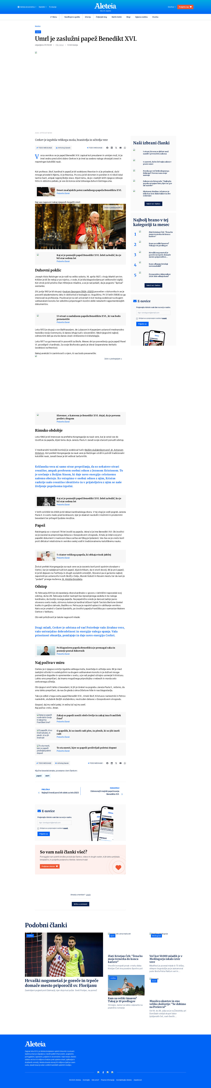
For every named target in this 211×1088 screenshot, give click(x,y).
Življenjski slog (101, 17)
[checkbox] (38, 828)
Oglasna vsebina (141, 17)
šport (112, 936)
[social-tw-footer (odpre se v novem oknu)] (108, 1072)
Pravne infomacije (107, 1080)
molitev (30, 936)
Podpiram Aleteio (48, 866)
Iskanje (53, 7)
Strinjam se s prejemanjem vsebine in (54, 828)
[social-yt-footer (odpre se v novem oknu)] (98, 1072)
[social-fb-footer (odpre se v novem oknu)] (103, 1072)
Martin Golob (117, 17)
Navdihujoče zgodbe (72, 17)
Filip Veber (60, 45)
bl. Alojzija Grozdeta (72, 579)
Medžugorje (156, 936)
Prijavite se (43, 834)
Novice (37, 26)
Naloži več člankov (153, 204)
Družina (155, 17)
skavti (154, 981)
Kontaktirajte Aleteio (124, 1080)
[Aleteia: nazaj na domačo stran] (105, 5)
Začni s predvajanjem (112, 208)
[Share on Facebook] (107, 148)
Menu (55, 17)
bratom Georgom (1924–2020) (78, 291)
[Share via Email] (120, 148)
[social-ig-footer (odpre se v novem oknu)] (112, 1072)
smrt (47, 776)
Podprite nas (184, 7)
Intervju (88, 17)
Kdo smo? (95, 1080)
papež (39, 776)
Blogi (128, 17)
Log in (88, 895)
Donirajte (86, 1080)
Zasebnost (138, 1080)
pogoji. (65, 828)
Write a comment (80, 904)
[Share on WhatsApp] (125, 148)
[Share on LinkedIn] (112, 148)
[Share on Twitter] (116, 148)
